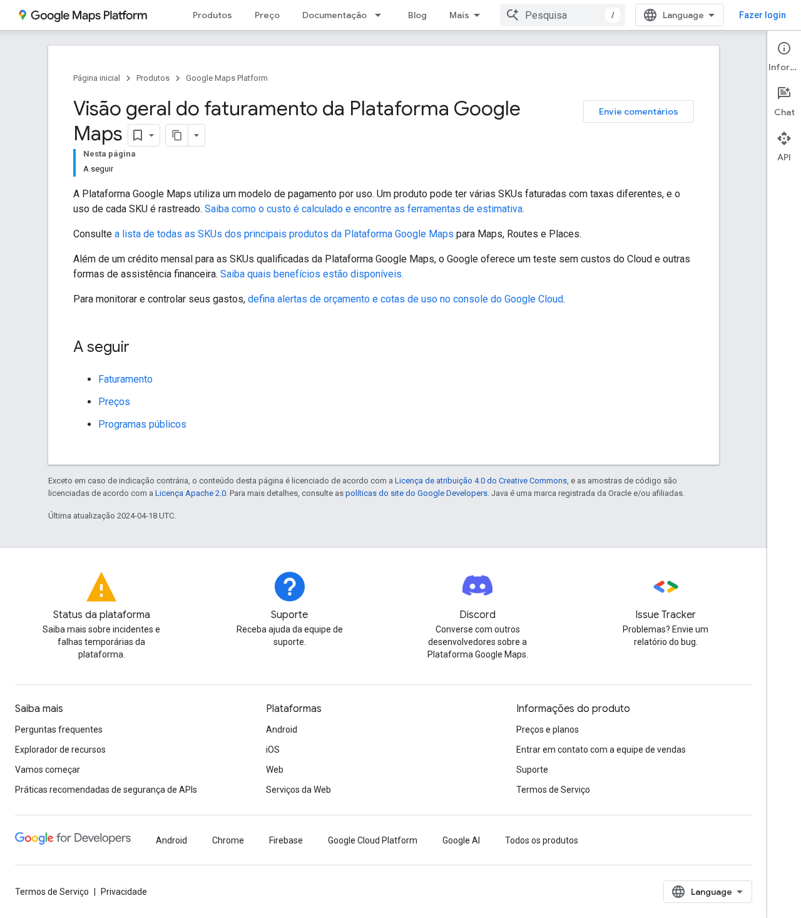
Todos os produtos (541, 840)
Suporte (532, 770)
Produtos (212, 15)
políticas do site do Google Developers (416, 493)
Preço (267, 15)
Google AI (461, 840)
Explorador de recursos (60, 750)
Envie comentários (638, 111)
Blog (417, 15)
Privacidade (124, 892)
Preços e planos (547, 730)
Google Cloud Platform (372, 840)
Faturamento (125, 379)
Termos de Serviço (553, 790)
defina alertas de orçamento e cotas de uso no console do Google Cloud (405, 299)
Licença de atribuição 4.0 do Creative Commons (481, 480)
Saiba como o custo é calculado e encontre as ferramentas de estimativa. (364, 209)
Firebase (286, 840)
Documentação (334, 15)
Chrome (228, 840)
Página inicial (96, 78)
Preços (114, 402)
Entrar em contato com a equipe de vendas (601, 750)
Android (281, 730)
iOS (273, 750)
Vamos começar (47, 770)
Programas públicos (142, 424)
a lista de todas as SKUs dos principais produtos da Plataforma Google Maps (284, 234)
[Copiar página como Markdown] (177, 135)
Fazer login (762, 15)
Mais (459, 15)
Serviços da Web (298, 790)
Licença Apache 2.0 (190, 493)
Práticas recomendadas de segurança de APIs (106, 790)
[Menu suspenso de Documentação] (382, 15)
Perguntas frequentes (59, 730)
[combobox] (562, 15)
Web (274, 770)
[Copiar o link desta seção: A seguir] (142, 348)
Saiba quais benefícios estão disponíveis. (312, 274)
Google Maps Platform (227, 78)
